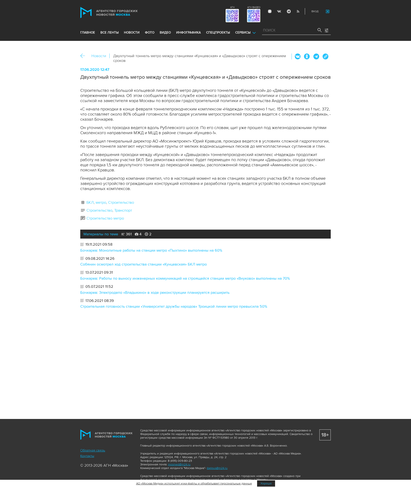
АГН (232, 7)
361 (128, 234)
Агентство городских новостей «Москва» (117, 12)
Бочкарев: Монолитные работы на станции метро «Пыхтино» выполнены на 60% (151, 250)
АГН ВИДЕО (253, 7)
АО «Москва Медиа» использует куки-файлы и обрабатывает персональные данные (194, 483)
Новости (98, 55)
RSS (298, 11)
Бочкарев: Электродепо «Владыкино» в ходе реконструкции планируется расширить (154, 292)
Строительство (121, 202)
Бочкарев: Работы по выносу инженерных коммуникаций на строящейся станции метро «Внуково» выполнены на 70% (185, 278)
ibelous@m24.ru (217, 468)
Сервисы (242, 32)
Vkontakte (279, 11)
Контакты (87, 456)
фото (149, 32)
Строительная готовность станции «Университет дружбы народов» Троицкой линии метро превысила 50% (173, 306)
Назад (84, 56)
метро (101, 202)
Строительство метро (105, 218)
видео (165, 32)
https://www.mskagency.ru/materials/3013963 (325, 56)
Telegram (288, 11)
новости (132, 32)
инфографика (188, 32)
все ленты (109, 32)
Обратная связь (92, 450)
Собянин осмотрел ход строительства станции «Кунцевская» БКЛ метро (143, 264)
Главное (87, 32)
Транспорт (123, 210)
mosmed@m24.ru (179, 464)
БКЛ (90, 202)
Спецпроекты (218, 32)
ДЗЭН (270, 11)
